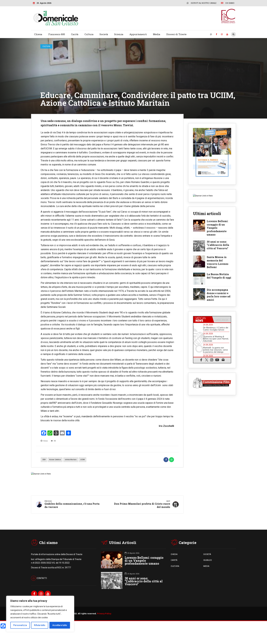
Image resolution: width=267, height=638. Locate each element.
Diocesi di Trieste (176, 34)
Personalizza (20, 625)
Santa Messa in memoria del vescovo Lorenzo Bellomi (217, 262)
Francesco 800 (56, 34)
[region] (40, 614)
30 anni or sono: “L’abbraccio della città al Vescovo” (144, 581)
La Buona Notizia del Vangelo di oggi (219, 276)
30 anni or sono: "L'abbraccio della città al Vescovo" (218, 245)
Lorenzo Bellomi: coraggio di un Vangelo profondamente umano (217, 228)
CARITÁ (174, 560)
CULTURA (175, 566)
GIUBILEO (207, 560)
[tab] (202, 319)
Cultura (89, 34)
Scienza (118, 34)
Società (104, 34)
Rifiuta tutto (39, 625)
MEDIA (206, 566)
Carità (74, 34)
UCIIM (82, 460)
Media (156, 34)
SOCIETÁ (207, 554)
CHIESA (174, 554)
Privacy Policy (104, 613)
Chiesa (38, 34)
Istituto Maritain (70, 460)
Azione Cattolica (55, 460)
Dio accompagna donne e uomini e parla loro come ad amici (218, 294)
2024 (43, 460)
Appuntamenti (138, 34)
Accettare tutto (59, 625)
